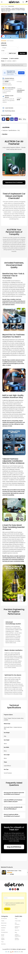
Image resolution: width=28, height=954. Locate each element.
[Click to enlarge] (3, 36)
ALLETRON (5, 127)
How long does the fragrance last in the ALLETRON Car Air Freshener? (14, 793)
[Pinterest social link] (9, 61)
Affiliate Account (17, 939)
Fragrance (4, 45)
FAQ (18, 130)
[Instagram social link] (13, 889)
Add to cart (12, 53)
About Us (17, 930)
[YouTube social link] (15, 889)
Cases (2, 920)
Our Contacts (17, 923)
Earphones (3, 925)
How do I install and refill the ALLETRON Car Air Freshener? (12, 815)
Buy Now (4, 134)
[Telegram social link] (14, 61)
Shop (6, 6)
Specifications (12, 130)
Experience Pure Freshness (14, 182)
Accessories (4, 918)
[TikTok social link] (18, 889)
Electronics (3, 923)
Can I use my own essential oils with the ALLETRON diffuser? (13, 808)
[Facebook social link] (5, 61)
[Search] (23, 2)
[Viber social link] (16, 61)
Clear (3, 50)
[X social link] (7, 61)
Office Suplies (2, 939)
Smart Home (11, 6)
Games (3, 930)
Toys (2, 941)
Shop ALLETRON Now (14, 847)
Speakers (3, 927)
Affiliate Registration (18, 935)
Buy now (22, 53)
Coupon (7, 909)
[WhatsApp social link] (12, 61)
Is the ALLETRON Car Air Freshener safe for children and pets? (13, 800)
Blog (16, 932)
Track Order (18, 920)
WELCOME (21, 72)
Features (4, 130)
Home (2, 6)
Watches (3, 944)
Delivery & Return (17, 927)
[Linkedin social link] (10, 61)
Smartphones (4, 932)
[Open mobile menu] (1, 2)
